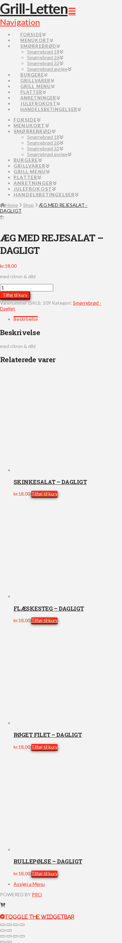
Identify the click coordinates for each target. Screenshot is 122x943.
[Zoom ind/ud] (2, 925)
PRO (37, 894)
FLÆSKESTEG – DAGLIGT (49, 608)
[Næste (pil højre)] (9, 930)
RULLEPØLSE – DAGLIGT (48, 861)
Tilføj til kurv (15, 295)
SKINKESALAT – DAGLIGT (50, 481)
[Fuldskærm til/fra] (9, 925)
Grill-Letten (33, 8)
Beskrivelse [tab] (26, 319)
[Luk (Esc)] (22, 925)
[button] (37, 916)
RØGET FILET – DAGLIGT (48, 734)
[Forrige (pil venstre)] (2, 930)
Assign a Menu (29, 884)
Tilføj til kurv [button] (44, 494)
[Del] (15, 925)
